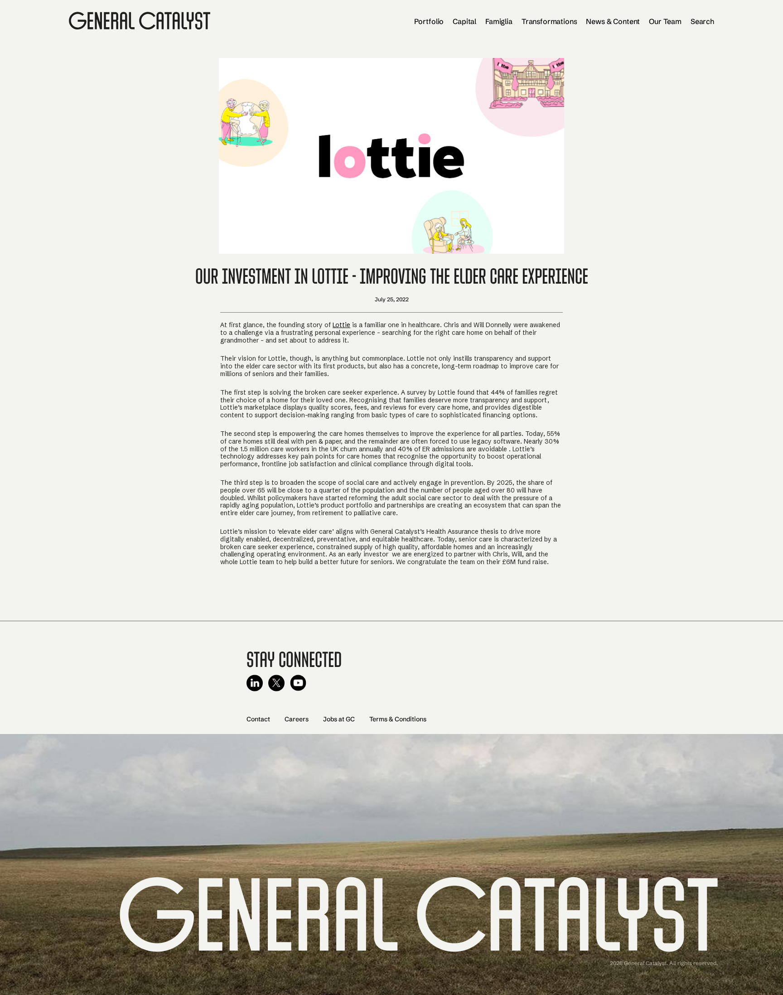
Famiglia (498, 21)
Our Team (665, 21)
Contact (258, 719)
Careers (297, 719)
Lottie (341, 325)
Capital (464, 21)
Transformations (549, 21)
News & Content (613, 21)
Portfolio (429, 21)
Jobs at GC (339, 719)
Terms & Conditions (397, 719)
